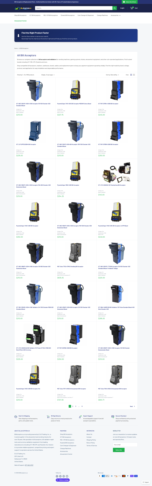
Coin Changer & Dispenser (86, 15)
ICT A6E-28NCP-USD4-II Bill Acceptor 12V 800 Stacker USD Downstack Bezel (33, 267)
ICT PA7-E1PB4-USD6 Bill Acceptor (108, 103)
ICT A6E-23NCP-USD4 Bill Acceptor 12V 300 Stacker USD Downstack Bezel (73, 308)
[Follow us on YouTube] (67, 476)
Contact (89, 437)
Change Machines (102, 15)
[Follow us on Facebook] (57, 476)
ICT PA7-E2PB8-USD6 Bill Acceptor (67, 348)
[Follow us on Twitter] (60, 476)
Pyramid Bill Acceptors (68, 15)
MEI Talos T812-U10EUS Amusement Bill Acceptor (112, 388)
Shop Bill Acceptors (20, 15)
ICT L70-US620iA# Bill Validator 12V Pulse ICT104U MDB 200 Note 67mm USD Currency (33, 349)
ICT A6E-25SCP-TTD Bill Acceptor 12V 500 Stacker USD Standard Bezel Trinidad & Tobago (114, 267)
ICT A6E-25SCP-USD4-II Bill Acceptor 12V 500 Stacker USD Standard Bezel (33, 104)
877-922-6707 (29, 465)
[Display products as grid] (131, 75)
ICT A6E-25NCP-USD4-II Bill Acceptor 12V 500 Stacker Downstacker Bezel (114, 349)
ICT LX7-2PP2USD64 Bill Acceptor (26, 144)
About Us (89, 434)
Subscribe (119, 450)
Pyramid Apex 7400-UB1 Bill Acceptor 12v (28, 388)
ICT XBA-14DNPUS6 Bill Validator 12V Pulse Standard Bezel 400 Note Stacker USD (116, 308)
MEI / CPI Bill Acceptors (51, 15)
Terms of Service (92, 445)
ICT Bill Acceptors (35, 15)
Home (16, 48)
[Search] (114, 8)
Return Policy (91, 443)
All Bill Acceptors (23, 48)
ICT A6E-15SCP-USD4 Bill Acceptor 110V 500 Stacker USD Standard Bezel (73, 145)
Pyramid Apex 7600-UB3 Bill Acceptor (68, 185)
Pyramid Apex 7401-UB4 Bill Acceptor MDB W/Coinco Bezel (74, 103)
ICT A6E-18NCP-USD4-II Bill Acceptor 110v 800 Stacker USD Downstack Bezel (33, 186)
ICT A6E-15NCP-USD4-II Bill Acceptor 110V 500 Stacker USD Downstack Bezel (74, 226)
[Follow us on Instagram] (63, 476)
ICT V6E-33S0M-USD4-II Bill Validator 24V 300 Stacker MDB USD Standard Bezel (34, 308)
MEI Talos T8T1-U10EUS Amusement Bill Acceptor (71, 388)
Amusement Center (20, 21)
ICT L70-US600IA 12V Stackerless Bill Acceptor (112, 185)
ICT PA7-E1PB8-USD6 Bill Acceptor (108, 144)
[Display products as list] (134, 75)
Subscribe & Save (131, 2)
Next (131, 406)
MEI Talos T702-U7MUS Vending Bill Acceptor (70, 266)
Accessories (114, 15)
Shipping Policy (91, 440)
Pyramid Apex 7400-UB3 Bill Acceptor (27, 226)
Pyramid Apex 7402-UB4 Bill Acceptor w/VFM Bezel (113, 226)
